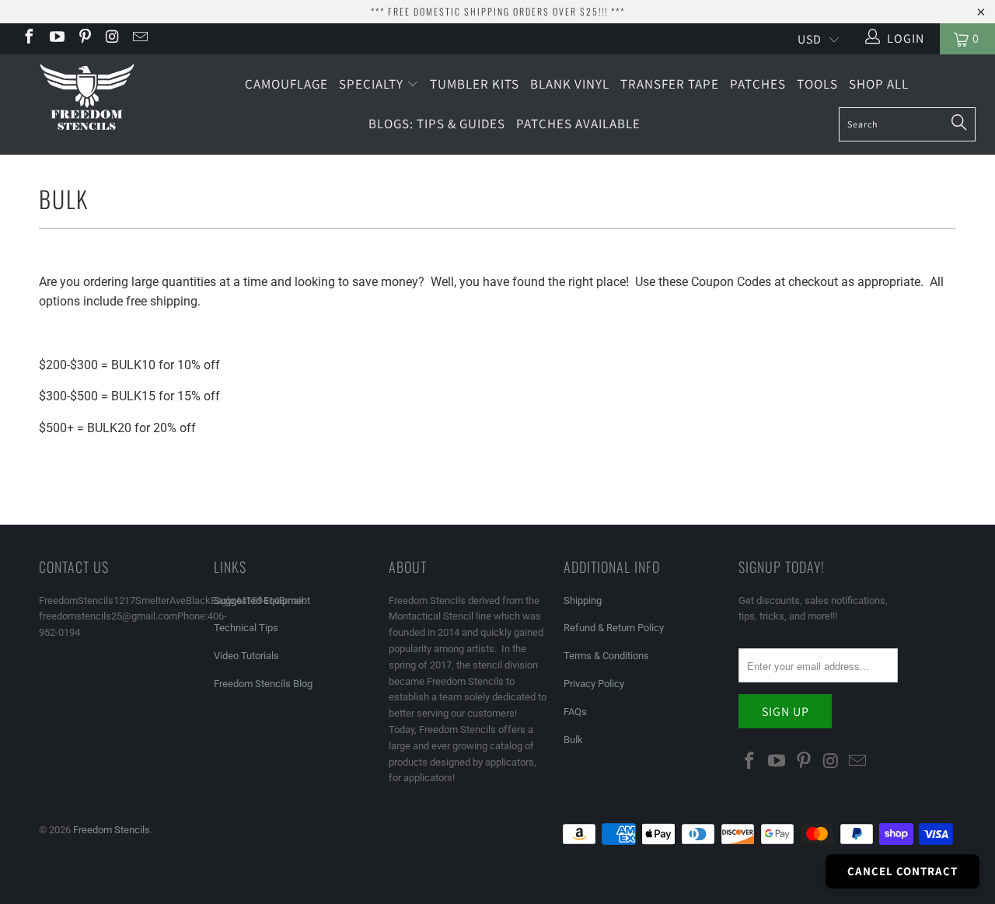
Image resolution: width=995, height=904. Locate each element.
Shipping (583, 600)
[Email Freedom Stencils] (139, 38)
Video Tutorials (246, 655)
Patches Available (578, 123)
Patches (758, 83)
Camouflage (286, 83)
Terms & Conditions (606, 655)
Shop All (879, 83)
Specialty (373, 83)
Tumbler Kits (474, 83)
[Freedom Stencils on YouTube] (56, 38)
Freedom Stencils (111, 830)
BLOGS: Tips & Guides (436, 123)
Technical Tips (246, 627)
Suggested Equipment (262, 600)
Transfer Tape (669, 83)
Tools (817, 83)
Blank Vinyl (569, 83)
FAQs (575, 711)
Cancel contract (902, 871)
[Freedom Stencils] (87, 97)
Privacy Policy (594, 683)
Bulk (573, 739)
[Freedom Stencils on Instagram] (111, 38)
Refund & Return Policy (614, 627)
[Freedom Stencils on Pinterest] (84, 38)
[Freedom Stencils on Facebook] (28, 38)
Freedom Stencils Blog (263, 683)
